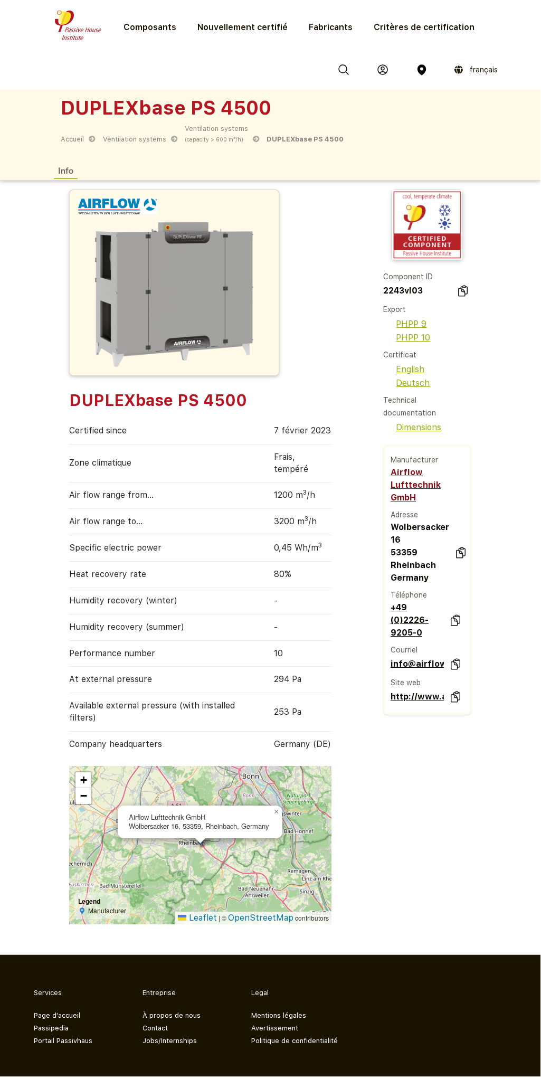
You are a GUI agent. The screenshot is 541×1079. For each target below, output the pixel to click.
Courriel (404, 650)
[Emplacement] (421, 69)
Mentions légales (278, 1015)
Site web (406, 682)
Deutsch (413, 383)
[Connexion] (382, 69)
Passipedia (51, 1028)
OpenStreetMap (260, 918)
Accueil (72, 139)
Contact (155, 1028)
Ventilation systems (134, 139)
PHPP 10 (413, 338)
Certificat (399, 355)
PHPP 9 (411, 324)
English (410, 369)
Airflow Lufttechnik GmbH (416, 485)
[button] (276, 812)
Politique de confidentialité (294, 1041)
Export (394, 309)
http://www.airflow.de (417, 697)
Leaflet (201, 918)
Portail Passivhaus (63, 1041)
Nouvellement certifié (242, 27)
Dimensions (418, 427)
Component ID (408, 276)
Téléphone (409, 595)
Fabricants (331, 27)
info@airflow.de (417, 664)
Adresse (404, 514)
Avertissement (274, 1028)
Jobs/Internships (170, 1041)
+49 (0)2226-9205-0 (410, 620)
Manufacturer (414, 460)
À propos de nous (172, 1015)
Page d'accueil (57, 1015)
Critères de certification (424, 27)
